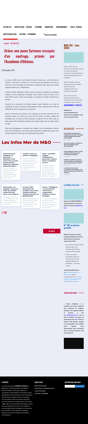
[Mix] (55, 74)
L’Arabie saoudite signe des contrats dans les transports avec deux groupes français (73, 161)
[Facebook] (15, 74)
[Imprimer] (43, 74)
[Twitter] (19, 74)
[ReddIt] (35, 74)
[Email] (39, 74)
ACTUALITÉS (14, 43)
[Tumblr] (47, 74)
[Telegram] (51, 74)
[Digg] (59, 74)
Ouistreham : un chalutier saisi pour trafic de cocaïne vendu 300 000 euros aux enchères (11, 190)
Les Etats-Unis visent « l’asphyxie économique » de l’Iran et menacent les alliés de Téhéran (73, 170)
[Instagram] (75, 394)
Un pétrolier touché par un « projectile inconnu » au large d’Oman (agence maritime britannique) (73, 136)
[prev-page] (3, 212)
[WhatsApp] (27, 74)
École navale (75, 281)
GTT (76, 319)
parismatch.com (72, 315)
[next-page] (5, 212)
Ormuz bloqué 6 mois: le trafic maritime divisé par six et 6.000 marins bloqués (73, 153)
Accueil (6, 43)
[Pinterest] (23, 74)
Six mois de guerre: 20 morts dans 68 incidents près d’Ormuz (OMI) (73, 144)
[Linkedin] (31, 74)
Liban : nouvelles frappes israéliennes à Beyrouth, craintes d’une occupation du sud (49, 158)
